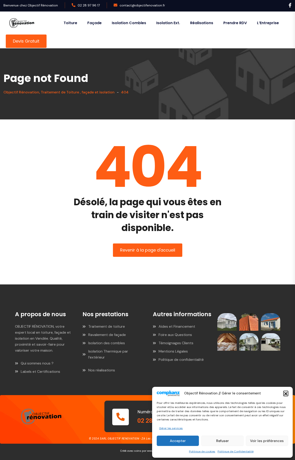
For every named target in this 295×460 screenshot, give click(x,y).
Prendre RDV (235, 23)
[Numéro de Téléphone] (120, 417)
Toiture (70, 23)
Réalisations (201, 23)
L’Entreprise (268, 23)
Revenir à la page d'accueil (147, 250)
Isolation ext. (168, 23)
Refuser (222, 441)
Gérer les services (171, 428)
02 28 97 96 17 (89, 5)
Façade (94, 23)
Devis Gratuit (26, 41)
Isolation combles (129, 23)
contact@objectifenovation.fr (142, 5)
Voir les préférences (267, 441)
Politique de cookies (202, 451)
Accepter (178, 441)
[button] (285, 393)
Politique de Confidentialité (236, 451)
